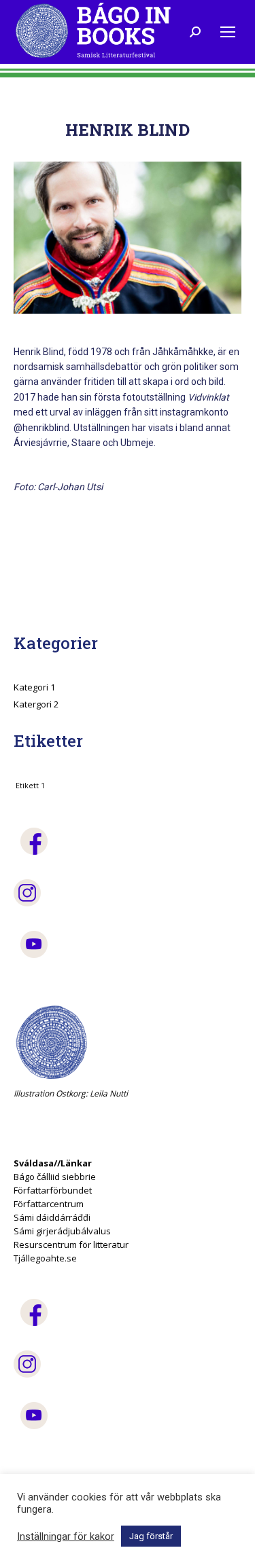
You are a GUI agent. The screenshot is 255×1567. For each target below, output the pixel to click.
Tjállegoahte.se (45, 1258)
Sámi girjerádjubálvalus (62, 1231)
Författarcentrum (49, 1204)
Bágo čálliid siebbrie (55, 1176)
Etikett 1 (30, 785)
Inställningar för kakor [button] (65, 1536)
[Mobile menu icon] (227, 31)
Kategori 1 (34, 687)
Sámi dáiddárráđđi (52, 1217)
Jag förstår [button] (151, 1536)
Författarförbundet (53, 1190)
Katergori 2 (36, 704)
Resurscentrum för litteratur (71, 1244)
